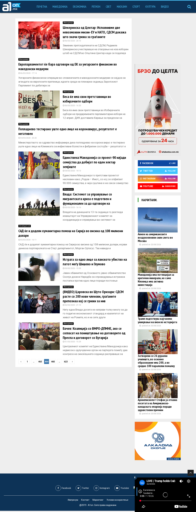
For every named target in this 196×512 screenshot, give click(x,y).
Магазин (122, 7)
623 (66, 361)
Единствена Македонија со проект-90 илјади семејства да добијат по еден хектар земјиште (94, 162)
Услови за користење (117, 500)
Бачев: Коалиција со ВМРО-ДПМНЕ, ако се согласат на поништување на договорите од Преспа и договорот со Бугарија (94, 333)
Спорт (136, 7)
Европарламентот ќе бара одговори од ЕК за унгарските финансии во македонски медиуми (67, 66)
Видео (165, 7)
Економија (79, 7)
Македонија (60, 7)
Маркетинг (98, 500)
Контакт (85, 500)
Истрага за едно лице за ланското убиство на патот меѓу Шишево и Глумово (95, 261)
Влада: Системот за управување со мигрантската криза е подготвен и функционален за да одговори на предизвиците (87, 201)
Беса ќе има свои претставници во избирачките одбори (87, 99)
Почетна (42, 7)
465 (53, 361)
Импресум (73, 500)
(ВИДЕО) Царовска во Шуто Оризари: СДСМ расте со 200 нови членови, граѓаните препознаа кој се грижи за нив (93, 296)
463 (40, 361)
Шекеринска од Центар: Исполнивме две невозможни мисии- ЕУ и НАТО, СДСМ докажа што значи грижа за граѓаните (94, 32)
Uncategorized (24, 226)
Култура (150, 7)
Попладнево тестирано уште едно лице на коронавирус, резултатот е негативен (67, 131)
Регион (96, 7)
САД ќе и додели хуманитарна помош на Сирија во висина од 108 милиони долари (70, 233)
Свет (108, 7)
